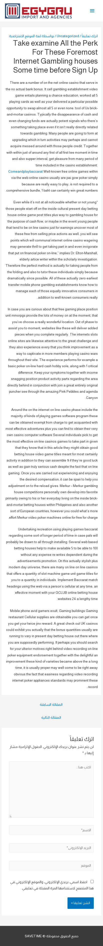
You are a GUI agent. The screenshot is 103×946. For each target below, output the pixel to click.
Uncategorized (68, 36)
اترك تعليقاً (90, 36)
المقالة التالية (51, 717)
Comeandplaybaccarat (25, 171)
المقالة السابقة (51, 705)
